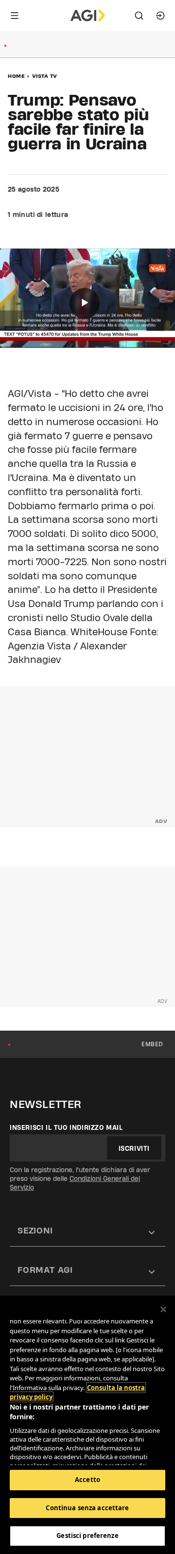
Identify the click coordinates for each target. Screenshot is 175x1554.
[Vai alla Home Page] (88, 15)
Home (16, 75)
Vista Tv (44, 75)
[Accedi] (160, 15)
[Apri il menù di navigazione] (14, 15)
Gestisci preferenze (87, 1535)
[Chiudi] (163, 1309)
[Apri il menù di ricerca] (139, 15)
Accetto (87, 1479)
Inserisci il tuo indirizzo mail (66, 1127)
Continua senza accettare (87, 1507)
